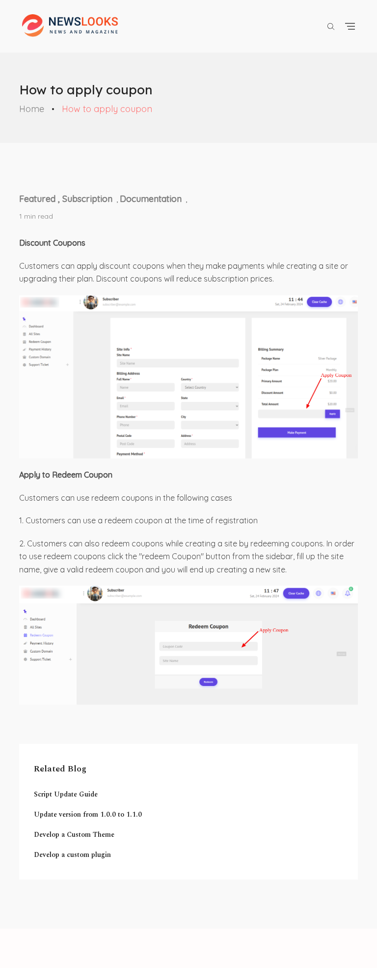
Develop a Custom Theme (74, 834)
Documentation (151, 198)
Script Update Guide (66, 794)
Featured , (40, 198)
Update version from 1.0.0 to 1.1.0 (88, 814)
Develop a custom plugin (72, 855)
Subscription (87, 198)
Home (31, 108)
